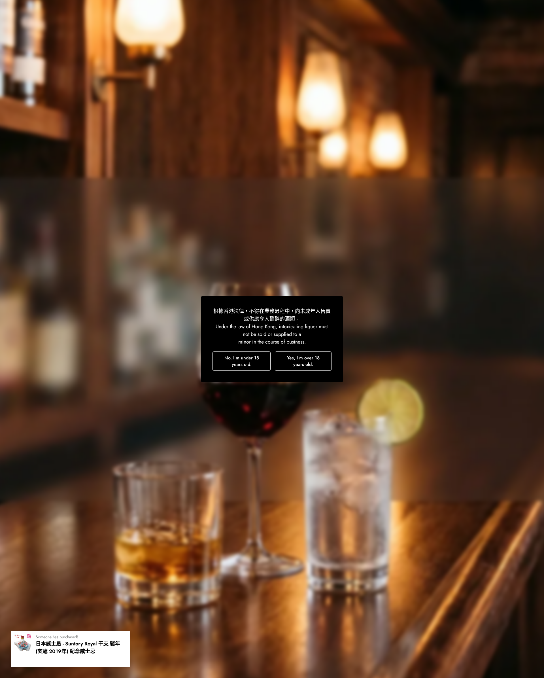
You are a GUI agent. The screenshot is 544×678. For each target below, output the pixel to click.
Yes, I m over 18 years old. (303, 361)
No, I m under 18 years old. (241, 361)
